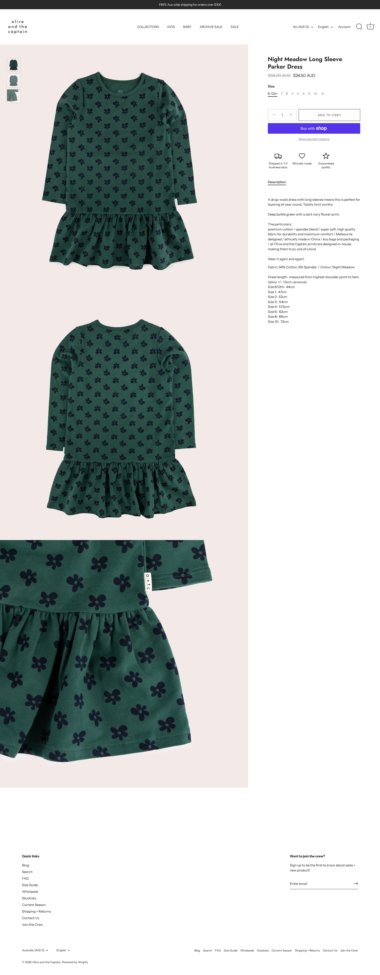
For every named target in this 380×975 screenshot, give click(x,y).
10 (315, 94)
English (323, 27)
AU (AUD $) (301, 27)
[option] (14, 65)
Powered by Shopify (75, 962)
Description (277, 182)
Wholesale (30, 891)
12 (322, 94)
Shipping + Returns (36, 911)
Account (344, 27)
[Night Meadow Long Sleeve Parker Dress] (14, 65)
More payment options (314, 139)
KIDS (171, 27)
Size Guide (30, 885)
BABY (187, 27)
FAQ (25, 878)
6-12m (272, 94)
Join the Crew (32, 924)
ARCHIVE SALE (211, 27)
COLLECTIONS (148, 27)
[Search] (359, 27)
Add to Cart (329, 115)
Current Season (34, 905)
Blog (25, 865)
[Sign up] (356, 883)
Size (271, 86)
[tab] (279, 182)
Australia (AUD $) (33, 950)
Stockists (29, 898)
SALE (235, 27)
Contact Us (30, 918)
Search (27, 872)
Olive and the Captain (46, 962)
